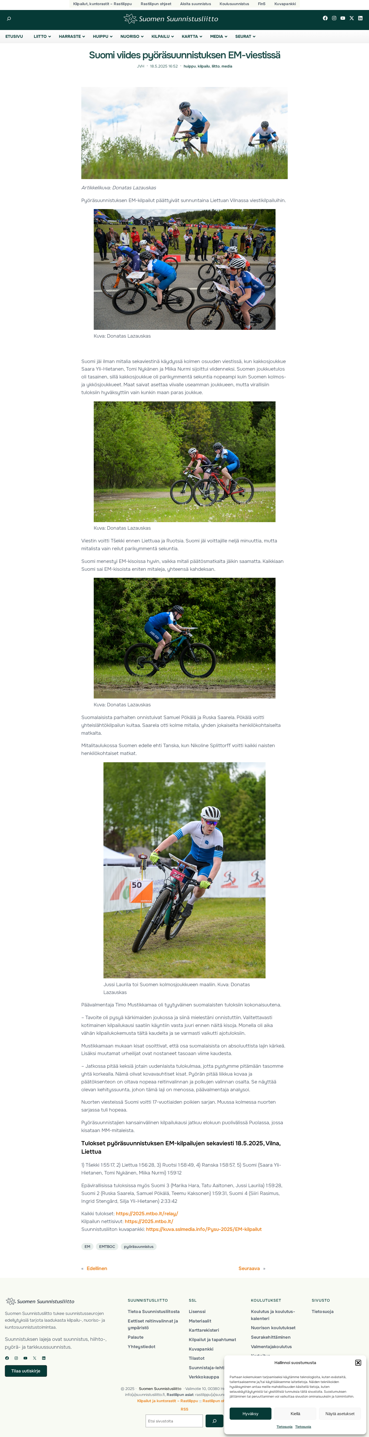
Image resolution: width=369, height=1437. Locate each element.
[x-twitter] (351, 18)
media (227, 66)
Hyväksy (251, 1413)
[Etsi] (214, 1421)
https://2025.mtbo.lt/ (149, 1221)
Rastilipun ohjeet (217, 1400)
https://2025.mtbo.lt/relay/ (147, 1214)
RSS (184, 1409)
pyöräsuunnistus (138, 1246)
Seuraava (249, 1268)
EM (87, 1246)
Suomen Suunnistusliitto (160, 1388)
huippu (190, 66)
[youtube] (343, 18)
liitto (216, 66)
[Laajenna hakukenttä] (9, 18)
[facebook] (325, 18)
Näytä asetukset (340, 1413)
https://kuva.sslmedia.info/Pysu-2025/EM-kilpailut (204, 1229)
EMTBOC (107, 1246)
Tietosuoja (285, 1427)
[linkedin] (360, 18)
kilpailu (204, 66)
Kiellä (295, 1413)
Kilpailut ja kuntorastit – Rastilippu (167, 1400)
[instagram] (334, 18)
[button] (358, 1362)
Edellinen (97, 1268)
